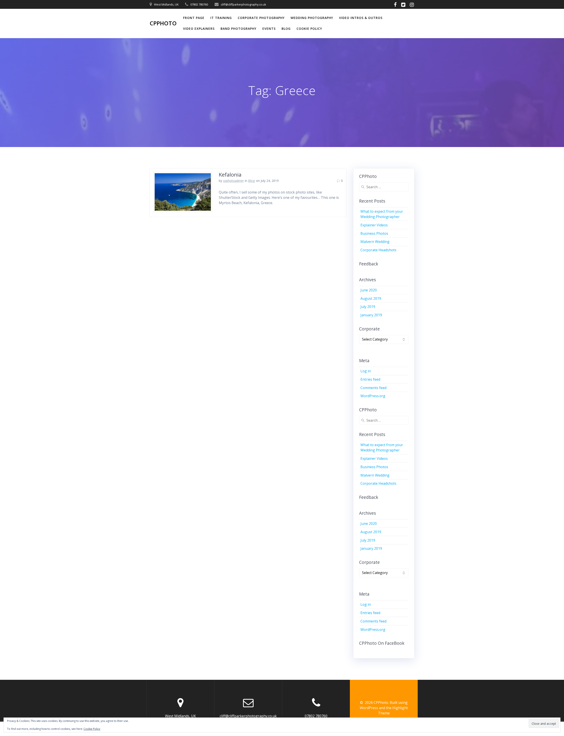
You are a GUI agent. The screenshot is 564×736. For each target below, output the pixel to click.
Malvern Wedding (375, 241)
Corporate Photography (261, 18)
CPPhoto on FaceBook (381, 643)
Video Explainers (199, 28)
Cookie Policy (309, 28)
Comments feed (373, 387)
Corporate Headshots (378, 250)
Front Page (193, 18)
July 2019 (367, 306)
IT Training (221, 18)
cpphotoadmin (233, 181)
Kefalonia (230, 174)
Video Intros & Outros (360, 18)
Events (269, 28)
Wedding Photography (312, 18)
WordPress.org (372, 395)
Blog (286, 28)
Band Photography (238, 28)
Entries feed (370, 379)
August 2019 (370, 298)
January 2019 (371, 315)
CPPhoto (163, 23)
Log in (365, 371)
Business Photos (374, 233)
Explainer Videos (374, 225)
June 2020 (368, 290)
